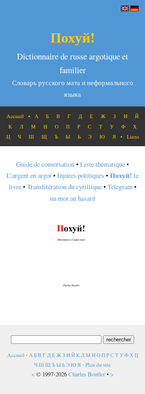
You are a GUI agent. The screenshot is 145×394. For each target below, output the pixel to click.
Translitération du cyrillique (64, 186)
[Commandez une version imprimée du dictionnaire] (72, 290)
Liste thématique (102, 164)
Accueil (15, 116)
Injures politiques (80, 175)
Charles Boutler (86, 374)
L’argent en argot (29, 175)
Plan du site (98, 364)
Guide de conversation (45, 164)
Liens (133, 136)
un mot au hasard (72, 198)
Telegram (120, 186)
